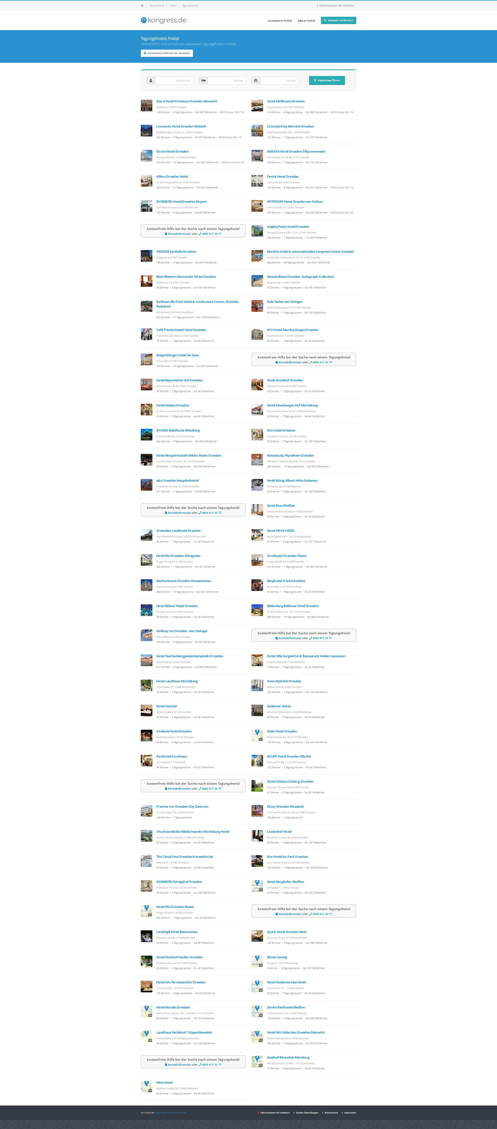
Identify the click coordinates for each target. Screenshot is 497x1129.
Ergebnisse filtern (329, 80)
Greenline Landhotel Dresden (178, 530)
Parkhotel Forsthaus (171, 756)
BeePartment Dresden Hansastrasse (183, 580)
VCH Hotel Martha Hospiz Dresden (292, 330)
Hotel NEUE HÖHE (280, 530)
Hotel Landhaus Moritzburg (177, 681)
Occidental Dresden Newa (286, 555)
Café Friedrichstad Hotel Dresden (181, 330)
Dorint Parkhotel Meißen (286, 1007)
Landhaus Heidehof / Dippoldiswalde (184, 1032)
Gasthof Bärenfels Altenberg (288, 1057)
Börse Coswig (277, 957)
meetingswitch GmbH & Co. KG (170, 1112)
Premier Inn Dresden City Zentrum (182, 806)
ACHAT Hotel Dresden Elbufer (289, 756)
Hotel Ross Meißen (281, 505)
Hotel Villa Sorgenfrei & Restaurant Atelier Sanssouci (306, 656)
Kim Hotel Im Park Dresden (287, 856)
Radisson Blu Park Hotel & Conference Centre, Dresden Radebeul (197, 303)
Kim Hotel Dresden (281, 430)
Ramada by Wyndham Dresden (290, 455)
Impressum (350, 1112)
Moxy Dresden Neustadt (285, 806)
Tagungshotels (190, 5)
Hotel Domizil (166, 706)
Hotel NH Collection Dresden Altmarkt (296, 1032)
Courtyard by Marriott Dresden (290, 126)
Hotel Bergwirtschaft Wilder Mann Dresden (188, 455)
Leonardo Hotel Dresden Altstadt (181, 126)
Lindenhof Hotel (279, 831)
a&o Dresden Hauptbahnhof (177, 480)
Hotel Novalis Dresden (173, 1007)
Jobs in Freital (306, 20)
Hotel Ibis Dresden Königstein (178, 555)
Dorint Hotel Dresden (172, 151)
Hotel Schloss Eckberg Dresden (290, 781)
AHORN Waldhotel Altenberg (178, 430)
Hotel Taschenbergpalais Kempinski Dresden (189, 656)
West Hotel (164, 1082)
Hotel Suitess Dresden (172, 405)
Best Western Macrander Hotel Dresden (186, 276)
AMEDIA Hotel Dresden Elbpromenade (296, 151)
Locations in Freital (280, 20)
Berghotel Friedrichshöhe (286, 580)
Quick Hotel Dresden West (286, 932)
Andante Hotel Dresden (174, 731)
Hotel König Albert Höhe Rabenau (292, 480)
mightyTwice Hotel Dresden (288, 226)
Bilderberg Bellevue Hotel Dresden (293, 606)
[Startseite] (143, 5)
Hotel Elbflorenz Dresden (286, 101)
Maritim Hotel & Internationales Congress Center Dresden (310, 251)
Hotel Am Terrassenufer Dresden (181, 982)
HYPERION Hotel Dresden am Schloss (295, 201)
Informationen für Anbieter (336, 5)
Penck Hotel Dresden (283, 176)
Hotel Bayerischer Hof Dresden (179, 380)
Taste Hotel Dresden (282, 731)
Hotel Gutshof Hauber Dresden (179, 957)
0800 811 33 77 (211, 234)
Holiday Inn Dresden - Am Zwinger (182, 631)
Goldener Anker (279, 706)
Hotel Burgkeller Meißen (285, 881)
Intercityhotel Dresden (284, 681)
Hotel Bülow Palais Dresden (177, 606)
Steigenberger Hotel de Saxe (177, 355)
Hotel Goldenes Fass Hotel (286, 982)
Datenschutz (331, 1112)
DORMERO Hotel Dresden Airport (181, 201)
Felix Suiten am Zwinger (285, 301)
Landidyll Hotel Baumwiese (176, 932)
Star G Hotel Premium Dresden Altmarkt (186, 101)
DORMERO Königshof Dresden (179, 881)
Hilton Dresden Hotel (172, 176)
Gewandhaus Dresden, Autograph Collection (300, 276)
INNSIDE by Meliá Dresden (176, 251)
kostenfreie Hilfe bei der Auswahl (169, 53)
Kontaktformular (179, 234)
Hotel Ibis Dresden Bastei (175, 906)
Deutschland (156, 5)
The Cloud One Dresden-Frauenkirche (184, 856)
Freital (173, 5)
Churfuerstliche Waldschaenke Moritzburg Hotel (192, 831)
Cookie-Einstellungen (306, 1112)
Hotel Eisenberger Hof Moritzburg (292, 405)
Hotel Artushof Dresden (285, 380)
